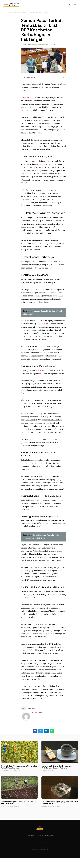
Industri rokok (27, 98)
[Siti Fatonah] (26, 720)
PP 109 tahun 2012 (45, 164)
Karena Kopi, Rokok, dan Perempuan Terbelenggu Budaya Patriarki (56, 767)
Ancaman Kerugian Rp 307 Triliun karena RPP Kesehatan (18, 802)
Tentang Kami (49, 835)
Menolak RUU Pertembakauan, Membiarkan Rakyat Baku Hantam (19, 767)
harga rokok (41, 324)
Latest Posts (31, 708)
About (23, 708)
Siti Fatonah (36, 713)
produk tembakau (43, 370)
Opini (6, 12)
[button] (63, 78)
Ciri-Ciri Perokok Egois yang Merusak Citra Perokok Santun (59, 802)
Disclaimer (40, 835)
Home (2, 12)
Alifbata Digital (44, 849)
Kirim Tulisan (30, 835)
